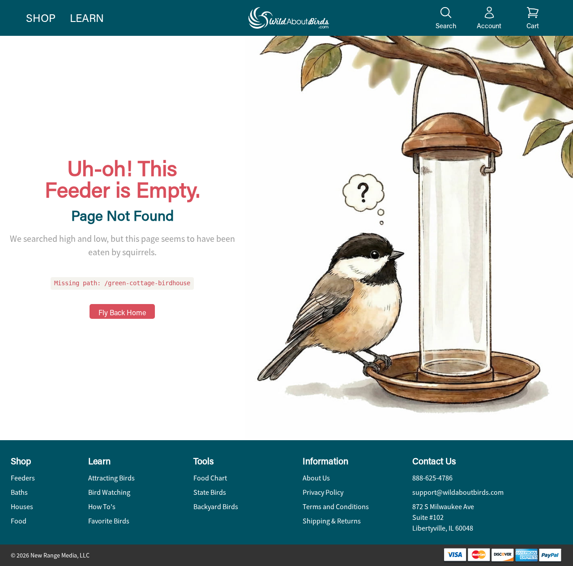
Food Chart (210, 478)
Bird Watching (109, 492)
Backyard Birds (215, 506)
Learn (87, 18)
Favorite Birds (108, 521)
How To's (101, 506)
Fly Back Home (122, 312)
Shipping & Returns (332, 521)
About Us (316, 478)
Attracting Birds (111, 478)
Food (18, 521)
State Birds (209, 492)
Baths (19, 492)
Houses (22, 506)
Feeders (23, 478)
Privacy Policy (323, 492)
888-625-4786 (432, 478)
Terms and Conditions (336, 506)
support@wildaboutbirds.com (458, 492)
